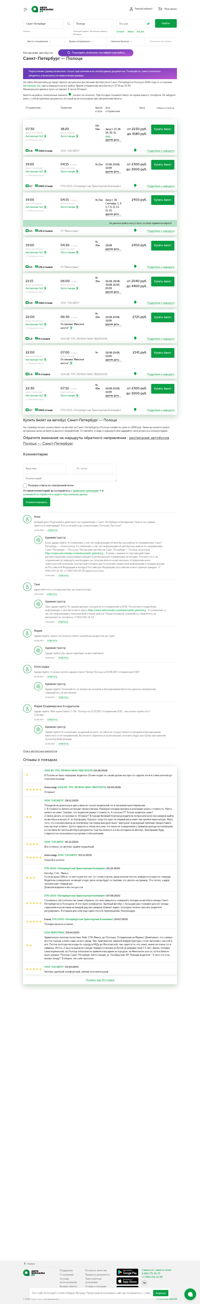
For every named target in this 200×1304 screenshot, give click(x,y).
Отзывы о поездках (95, 1286)
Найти (166, 23)
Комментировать (36, 502)
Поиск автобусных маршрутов (40, 751)
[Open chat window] (190, 1294)
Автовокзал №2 (31, 85)
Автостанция (68, 136)
